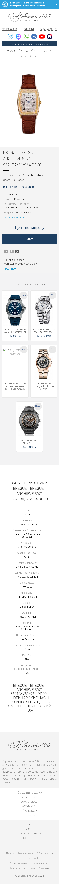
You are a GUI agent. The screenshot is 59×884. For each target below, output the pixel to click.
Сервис (34, 56)
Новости (29, 815)
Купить (29, 239)
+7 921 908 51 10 (48, 29)
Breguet (26, 175)
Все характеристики (13, 218)
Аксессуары (41, 50)
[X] (17, 251)
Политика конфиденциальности (19, 853)
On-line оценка (9, 29)
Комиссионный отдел (29, 797)
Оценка (29, 828)
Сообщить (10, 269)
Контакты (29, 29)
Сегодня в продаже (30, 792)
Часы (11, 50)
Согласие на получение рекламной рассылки (29, 868)
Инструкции (29, 810)
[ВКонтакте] (6, 251)
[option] (29, 104)
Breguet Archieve (39, 175)
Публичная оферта (45, 853)
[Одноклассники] (12, 251)
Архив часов (29, 801)
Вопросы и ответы (29, 833)
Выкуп (23, 56)
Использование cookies (29, 858)
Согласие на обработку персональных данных (29, 863)
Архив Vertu (29, 806)
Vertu (23, 50)
